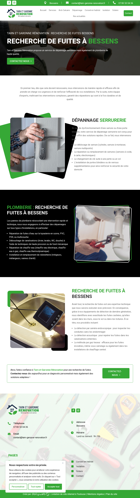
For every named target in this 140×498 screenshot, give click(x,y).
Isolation (106, 10)
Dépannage (77, 10)
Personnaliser (18, 487)
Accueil (43, 10)
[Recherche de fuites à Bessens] (102, 260)
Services (52, 10)
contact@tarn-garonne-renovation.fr (88, 3)
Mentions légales (95, 494)
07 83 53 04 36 (126, 3)
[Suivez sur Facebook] (9, 3)
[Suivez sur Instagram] (14, 3)
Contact (128, 13)
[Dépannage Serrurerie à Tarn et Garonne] (37, 171)
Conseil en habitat (92, 10)
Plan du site (111, 494)
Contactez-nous (19, 61)
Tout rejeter (36, 487)
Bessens (53, 3)
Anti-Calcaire (64, 10)
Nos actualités (79, 16)
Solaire (115, 10)
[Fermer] (62, 463)
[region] (35, 477)
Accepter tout (53, 487)
